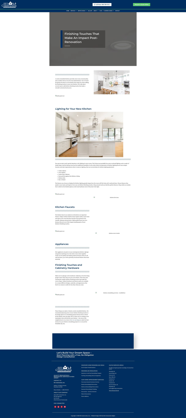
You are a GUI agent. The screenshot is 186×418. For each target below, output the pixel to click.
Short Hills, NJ (112, 377)
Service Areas (81, 10)
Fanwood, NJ (112, 375)
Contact (117, 10)
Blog (101, 10)
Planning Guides (108, 10)
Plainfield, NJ (112, 386)
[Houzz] (58, 407)
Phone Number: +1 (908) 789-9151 (61, 389)
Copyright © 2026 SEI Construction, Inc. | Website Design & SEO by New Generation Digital (93, 415)
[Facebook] (62, 407)
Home (67, 10)
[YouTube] (65, 407)
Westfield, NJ (112, 371)
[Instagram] (55, 407)
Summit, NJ (111, 380)
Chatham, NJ (112, 379)
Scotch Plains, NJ (112, 373)
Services (73, 10)
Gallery (90, 10)
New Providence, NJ (113, 384)
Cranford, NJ (112, 382)
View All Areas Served (114, 390)
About (95, 10)
